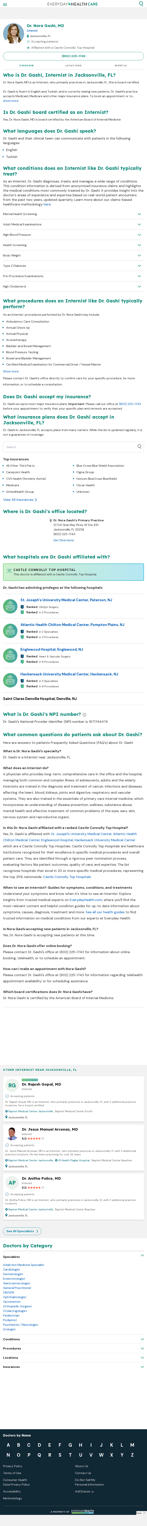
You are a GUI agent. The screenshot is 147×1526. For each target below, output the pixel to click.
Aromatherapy (16, 340)
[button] (141, 3)
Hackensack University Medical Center (104, 840)
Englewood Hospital (57, 840)
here (47, 204)
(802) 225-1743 (73, 56)
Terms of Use (12, 1473)
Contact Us (83, 1473)
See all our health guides (105, 912)
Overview (26, 65)
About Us (81, 1466)
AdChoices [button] (82, 1491)
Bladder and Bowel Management (28, 346)
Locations (73, 65)
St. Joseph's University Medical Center (81, 834)
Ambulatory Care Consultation (27, 321)
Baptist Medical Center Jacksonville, (31, 1111)
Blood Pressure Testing (22, 352)
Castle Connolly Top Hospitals (67, 877)
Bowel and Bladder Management (28, 358)
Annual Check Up (18, 328)
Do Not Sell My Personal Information (89, 1482)
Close (138, 1513)
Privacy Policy (12, 1466)
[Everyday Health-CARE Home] (72, 4)
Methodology (12, 1498)
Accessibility (12, 1491)
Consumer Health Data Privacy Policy (16, 1482)
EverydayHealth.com (86, 900)
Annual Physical (17, 334)
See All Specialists (20, 1231)
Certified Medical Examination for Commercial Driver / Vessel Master (53, 364)
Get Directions (63, 540)
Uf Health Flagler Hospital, (74, 1160)
